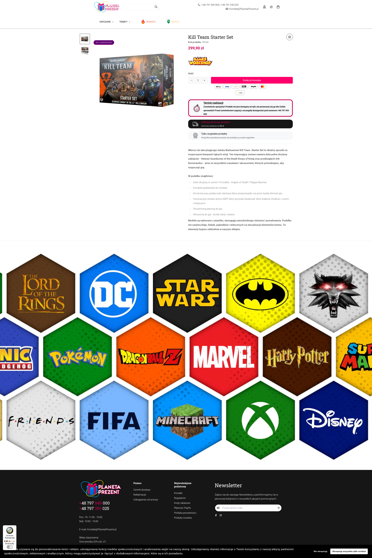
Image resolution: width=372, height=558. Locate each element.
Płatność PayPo (182, 507)
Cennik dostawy (141, 489)
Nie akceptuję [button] (320, 551)
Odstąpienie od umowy (145, 499)
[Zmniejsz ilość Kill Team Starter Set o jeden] (191, 80)
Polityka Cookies (183, 517)
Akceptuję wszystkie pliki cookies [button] (349, 551)
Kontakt (178, 493)
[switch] (10, 547)
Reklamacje (139, 494)
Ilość (191, 73)
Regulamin (180, 498)
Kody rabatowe (182, 502)
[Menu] (14, 527)
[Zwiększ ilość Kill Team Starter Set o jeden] (204, 80)
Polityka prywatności (185, 512)
